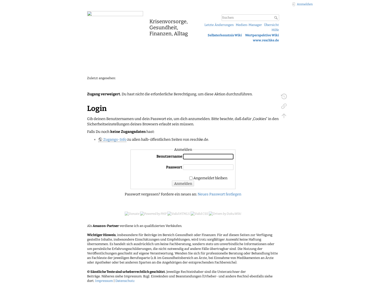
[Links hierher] (284, 106)
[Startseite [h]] (139, 13)
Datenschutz (125, 281)
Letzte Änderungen (219, 25)
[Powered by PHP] (153, 213)
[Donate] (132, 213)
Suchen (276, 17)
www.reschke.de (266, 40)
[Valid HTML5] (178, 213)
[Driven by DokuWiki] (225, 213)
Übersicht (271, 25)
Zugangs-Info (114, 139)
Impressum (104, 281)
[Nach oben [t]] (284, 115)
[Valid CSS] (199, 213)
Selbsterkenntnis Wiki (225, 35)
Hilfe (275, 30)
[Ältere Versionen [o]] (284, 96)
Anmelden (183, 183)
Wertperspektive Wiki (262, 35)
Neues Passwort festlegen (219, 194)
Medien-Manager (249, 25)
